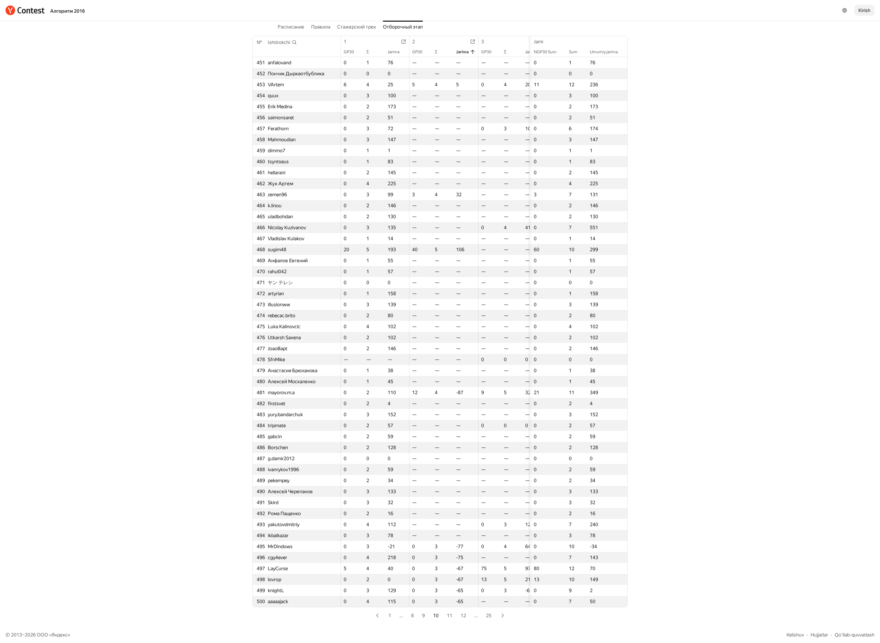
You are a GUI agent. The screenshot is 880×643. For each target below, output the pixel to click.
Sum (573, 51)
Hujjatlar (819, 635)
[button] (282, 42)
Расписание (291, 27)
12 (463, 615)
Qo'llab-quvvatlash (854, 635)
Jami (538, 41)
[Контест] (25, 10)
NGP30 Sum (545, 51)
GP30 (349, 51)
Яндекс (60, 635)
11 (449, 615)
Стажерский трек (356, 27)
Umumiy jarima (604, 51)
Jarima (393, 51)
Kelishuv (795, 635)
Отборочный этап (403, 27)
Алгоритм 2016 (67, 11)
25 (489, 615)
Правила (320, 27)
